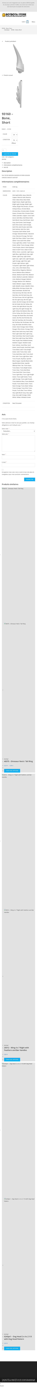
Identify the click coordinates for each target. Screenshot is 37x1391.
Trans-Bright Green (26, 368)
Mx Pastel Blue (22, 315)
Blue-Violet (27, 200)
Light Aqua (30, 252)
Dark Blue (19, 218)
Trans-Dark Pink (17, 372)
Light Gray (20, 256)
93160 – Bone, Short (16, 30)
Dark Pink (15, 227)
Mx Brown (19, 290)
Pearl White (29, 338)
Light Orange (16, 261)
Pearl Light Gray (27, 334)
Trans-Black (15, 368)
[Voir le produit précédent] (4, 41)
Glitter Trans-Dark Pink (19, 240)
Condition (6, 139)
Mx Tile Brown (24, 322)
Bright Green (16, 202)
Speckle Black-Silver (18, 363)
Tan (22, 365)
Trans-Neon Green (22, 384)
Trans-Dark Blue (25, 370)
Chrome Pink (20, 213)
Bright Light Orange (18, 204)
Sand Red (28, 347)
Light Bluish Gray (24, 254)
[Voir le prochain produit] (13, 75)
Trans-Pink (24, 388)
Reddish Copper (17, 343)
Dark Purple (22, 227)
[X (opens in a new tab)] (17, 8)
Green (18, 252)
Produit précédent (10, 41)
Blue (21, 200)
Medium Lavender (22, 277)
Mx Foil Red (29, 302)
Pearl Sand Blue (17, 336)
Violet (29, 395)
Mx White (25, 324)
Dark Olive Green (17, 225)
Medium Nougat (21, 279)
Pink (13, 340)
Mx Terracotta (28, 320)
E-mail (4, 462)
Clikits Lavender (17, 215)
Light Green (27, 256)
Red (21, 340)
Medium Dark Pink (22, 275)
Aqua (24, 195)
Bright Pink (20, 206)
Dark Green (19, 222)
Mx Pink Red (25, 318)
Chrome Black (26, 209)
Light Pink (24, 261)
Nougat (14, 329)
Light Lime (22, 259)
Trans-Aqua (27, 365)
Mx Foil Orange (21, 302)
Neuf (13, 403)
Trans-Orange (16, 388)
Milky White (15, 288)
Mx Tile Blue (16, 322)
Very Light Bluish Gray (19, 393)
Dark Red (29, 227)
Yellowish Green (26, 397)
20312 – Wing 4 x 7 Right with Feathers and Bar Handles (16, 1048)
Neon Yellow (29, 327)
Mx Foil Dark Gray (24, 295)
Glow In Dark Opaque (27, 247)
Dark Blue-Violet (28, 218)
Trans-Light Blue (17, 374)
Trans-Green (26, 372)
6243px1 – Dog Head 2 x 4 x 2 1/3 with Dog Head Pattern (18, 1337)
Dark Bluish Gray (17, 220)
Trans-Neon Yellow (27, 386)
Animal (4, 159)
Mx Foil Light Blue (27, 297)
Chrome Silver (29, 213)
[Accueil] (2, 30)
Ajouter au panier (10, 154)
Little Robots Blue (24, 268)
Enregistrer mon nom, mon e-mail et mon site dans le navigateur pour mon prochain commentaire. (18, 473)
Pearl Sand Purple (28, 336)
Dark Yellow (22, 231)
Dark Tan (23, 229)
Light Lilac (15, 259)
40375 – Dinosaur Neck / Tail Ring (18, 761)
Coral (29, 215)
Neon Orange (21, 327)
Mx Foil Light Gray (17, 299)
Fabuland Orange (21, 236)
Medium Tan (21, 281)
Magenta (23, 270)
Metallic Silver (29, 286)
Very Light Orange (21, 395)
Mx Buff (25, 290)
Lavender (23, 252)
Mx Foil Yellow (25, 304)
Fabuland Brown (22, 234)
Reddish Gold (27, 343)
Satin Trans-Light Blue (22, 356)
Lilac (13, 268)
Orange (27, 329)
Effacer (14, 143)
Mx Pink (19, 318)
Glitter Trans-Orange (23, 245)
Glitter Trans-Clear (27, 238)
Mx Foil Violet (16, 304)
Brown (26, 206)
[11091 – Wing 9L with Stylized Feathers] (19, 92)
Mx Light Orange (24, 309)
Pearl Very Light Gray (18, 338)
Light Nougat (30, 259)
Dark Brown (26, 220)
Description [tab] (7, 163)
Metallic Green (20, 286)
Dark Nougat (27, 222)
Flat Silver (19, 238)
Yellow (18, 397)
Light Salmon (21, 263)
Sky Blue (23, 359)
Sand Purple (20, 347)
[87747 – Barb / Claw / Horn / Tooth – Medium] (19, 58)
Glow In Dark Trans (18, 250)
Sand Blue (24, 345)
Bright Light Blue (26, 202)
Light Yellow (30, 265)
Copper (25, 215)
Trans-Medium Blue (18, 381)
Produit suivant (8, 75)
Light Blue (15, 254)
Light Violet (22, 265)
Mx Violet (18, 324)
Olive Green (21, 329)
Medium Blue (21, 272)
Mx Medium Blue (25, 311)
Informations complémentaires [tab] (13, 165)
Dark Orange (27, 225)
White (14, 397)
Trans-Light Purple (26, 379)
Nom (4, 454)
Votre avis (5, 434)
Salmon (18, 345)
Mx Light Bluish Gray (23, 306)
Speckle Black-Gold (26, 361)
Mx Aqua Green (24, 288)
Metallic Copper (21, 284)
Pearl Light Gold (17, 334)
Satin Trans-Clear (22, 352)
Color (5, 134)
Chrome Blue (16, 211)
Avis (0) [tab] (6, 167)
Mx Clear (24, 293)
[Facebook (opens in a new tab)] (20, 8)
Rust (13, 345)
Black (18, 200)
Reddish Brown (27, 340)
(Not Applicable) (17, 195)
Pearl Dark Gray (21, 331)
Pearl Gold (29, 331)
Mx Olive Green (25, 313)
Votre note (5, 428)
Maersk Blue (16, 270)
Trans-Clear (15, 370)
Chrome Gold (25, 211)
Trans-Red (20, 390)
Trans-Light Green (22, 377)
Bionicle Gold (21, 197)
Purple (18, 340)
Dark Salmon (16, 229)
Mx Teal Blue (19, 320)
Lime (17, 268)
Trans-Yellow (28, 390)
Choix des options (12, 770)
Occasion (19, 403)
